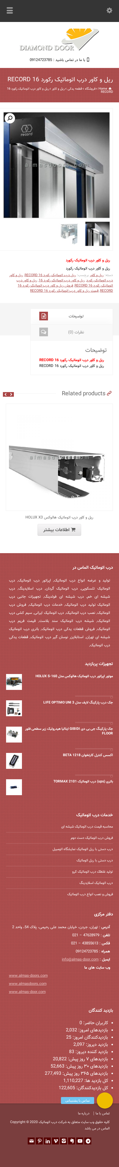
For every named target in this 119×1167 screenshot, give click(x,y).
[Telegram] (87, 1141)
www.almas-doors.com (28, 976)
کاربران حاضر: (95, 1023)
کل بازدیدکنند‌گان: (91, 1088)
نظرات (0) (76, 332)
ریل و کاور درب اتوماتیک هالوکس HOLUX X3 (59, 517)
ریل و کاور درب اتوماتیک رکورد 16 (62, 280)
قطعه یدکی (75, 88)
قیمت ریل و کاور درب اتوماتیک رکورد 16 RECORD (64, 290)
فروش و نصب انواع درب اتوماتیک (90, 894)
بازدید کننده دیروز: (91, 1052)
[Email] (31, 1141)
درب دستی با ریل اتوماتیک (95, 860)
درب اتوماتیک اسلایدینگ (96, 883)
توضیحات (75, 316)
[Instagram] (63, 1141)
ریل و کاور (58, 88)
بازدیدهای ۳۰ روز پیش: (86, 1066)
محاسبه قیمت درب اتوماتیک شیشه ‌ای (87, 826)
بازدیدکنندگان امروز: (89, 1037)
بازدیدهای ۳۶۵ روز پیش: (84, 1073)
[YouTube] (79, 1141)
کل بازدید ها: (95, 1081)
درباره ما (84, 1113)
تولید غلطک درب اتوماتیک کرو (92, 871)
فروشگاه (90, 88)
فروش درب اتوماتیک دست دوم (92, 838)
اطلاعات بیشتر (56, 530)
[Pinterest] (39, 1141)
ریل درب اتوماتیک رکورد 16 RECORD (50, 275)
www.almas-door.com (27, 992)
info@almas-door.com (80, 960)
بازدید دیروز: (96, 1044)
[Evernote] (71, 1141)
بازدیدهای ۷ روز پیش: (87, 1059)
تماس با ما (103, 1113)
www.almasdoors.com (28, 984)
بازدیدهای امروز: (92, 1030)
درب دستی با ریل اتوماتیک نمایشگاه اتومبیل (83, 849)
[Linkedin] (47, 1141)
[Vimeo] (55, 1141)
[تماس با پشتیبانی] (105, 1100)
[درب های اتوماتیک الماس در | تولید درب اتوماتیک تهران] (59, 49)
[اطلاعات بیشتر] (55, 407)
